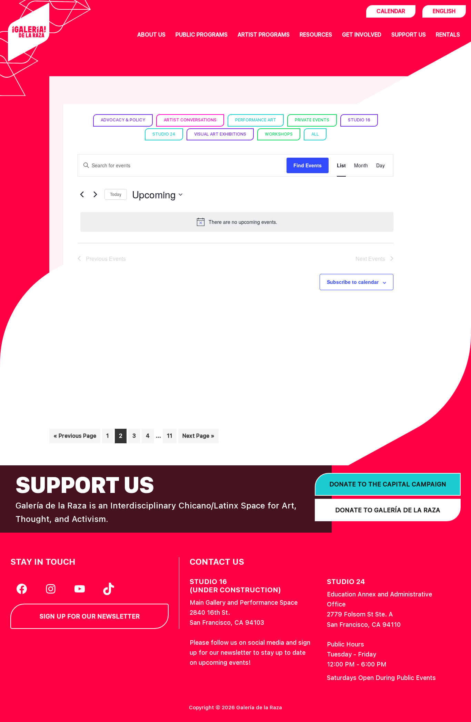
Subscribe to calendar (353, 281)
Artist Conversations (190, 120)
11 (172, 435)
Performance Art (255, 120)
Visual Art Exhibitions (220, 134)
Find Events (307, 165)
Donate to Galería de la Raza (387, 510)
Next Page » (198, 437)
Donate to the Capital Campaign (387, 484)
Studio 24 (164, 134)
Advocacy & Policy (123, 120)
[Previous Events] (82, 194)
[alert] (236, 221)
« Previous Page (74, 437)
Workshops (279, 134)
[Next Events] (95, 194)
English (444, 11)
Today (115, 194)
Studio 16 (359, 120)
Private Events (312, 120)
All (315, 134)
